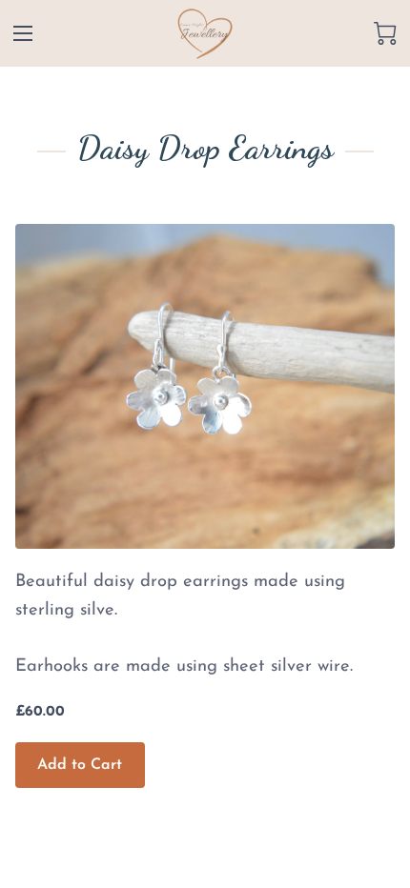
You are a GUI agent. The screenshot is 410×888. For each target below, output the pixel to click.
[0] (385, 33)
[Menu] (22, 33)
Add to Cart (79, 765)
